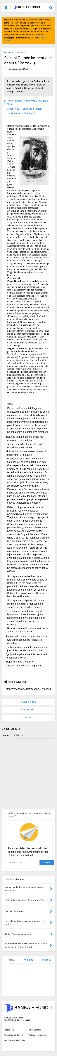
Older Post (28, 710)
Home (28, 718)
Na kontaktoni (35, 1030)
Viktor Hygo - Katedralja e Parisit (24, 108)
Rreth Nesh (9, 1030)
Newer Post (28, 702)
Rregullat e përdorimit (13, 1035)
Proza (25, 52)
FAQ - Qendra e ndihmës (14, 1040)
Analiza (17, 52)
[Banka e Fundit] (27, 7)
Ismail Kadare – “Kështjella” (21, 113)
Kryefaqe (7, 52)
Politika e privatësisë (38, 1035)
